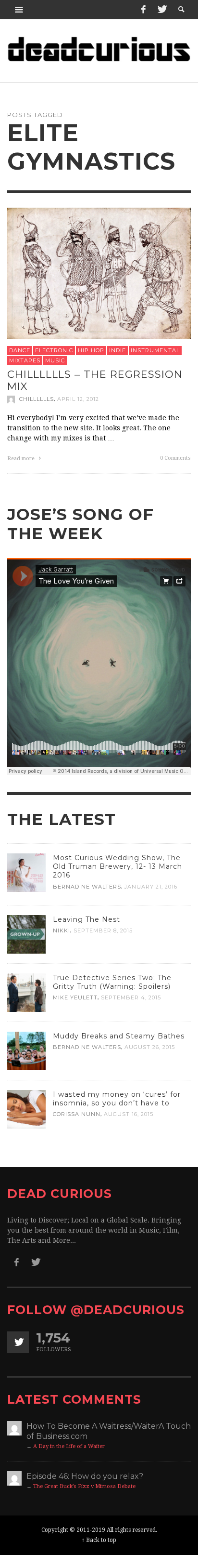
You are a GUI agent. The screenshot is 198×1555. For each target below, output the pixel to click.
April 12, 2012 (78, 399)
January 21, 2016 (150, 886)
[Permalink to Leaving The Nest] (26, 934)
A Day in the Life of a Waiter (69, 1446)
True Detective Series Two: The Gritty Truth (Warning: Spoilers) (112, 982)
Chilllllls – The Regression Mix (95, 380)
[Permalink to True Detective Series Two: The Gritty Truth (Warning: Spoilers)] (26, 992)
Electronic (54, 350)
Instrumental (155, 350)
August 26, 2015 (149, 1047)
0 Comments (175, 457)
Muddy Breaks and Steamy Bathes (119, 1036)
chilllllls (36, 399)
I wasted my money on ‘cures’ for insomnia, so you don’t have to (117, 1098)
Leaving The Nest (86, 919)
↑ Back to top (99, 1540)
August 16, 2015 (128, 1114)
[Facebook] (143, 9)
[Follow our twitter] (18, 1342)
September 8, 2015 (103, 930)
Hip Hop (91, 350)
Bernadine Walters (87, 886)
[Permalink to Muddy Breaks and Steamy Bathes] (26, 1050)
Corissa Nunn (76, 1114)
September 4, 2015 (131, 997)
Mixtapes (24, 360)
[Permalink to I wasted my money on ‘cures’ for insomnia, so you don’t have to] (26, 1109)
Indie (117, 350)
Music (55, 360)
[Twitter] (161, 9)
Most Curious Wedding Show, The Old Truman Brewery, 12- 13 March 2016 (117, 866)
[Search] (19, 9)
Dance (19, 350)
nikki (61, 930)
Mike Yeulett (75, 997)
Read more (21, 458)
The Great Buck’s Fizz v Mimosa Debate (84, 1486)
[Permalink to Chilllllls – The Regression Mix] (99, 272)
